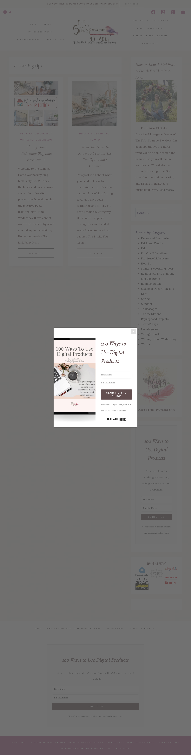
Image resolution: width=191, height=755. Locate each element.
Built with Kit (116, 419)
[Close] (133, 331)
